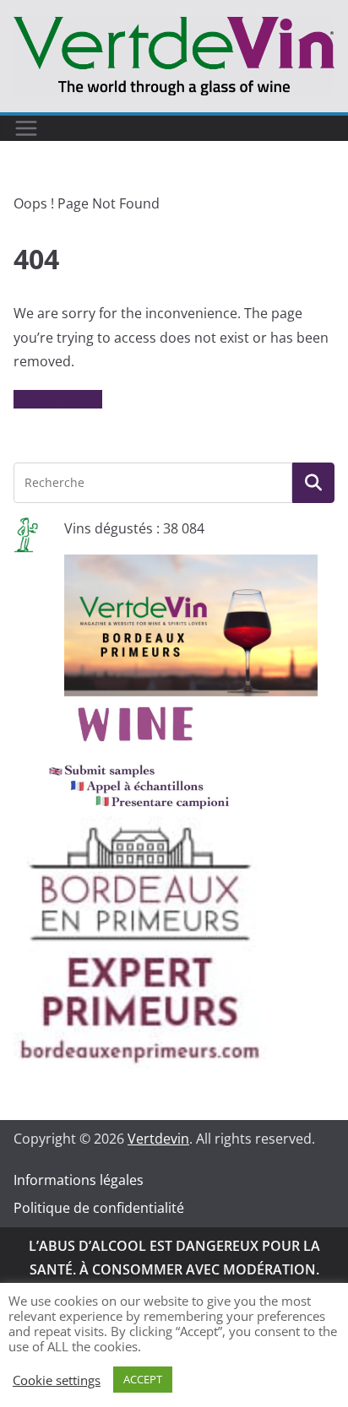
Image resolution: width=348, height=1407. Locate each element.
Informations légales (79, 1180)
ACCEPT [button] (142, 1379)
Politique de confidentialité (99, 1208)
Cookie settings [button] (57, 1380)
